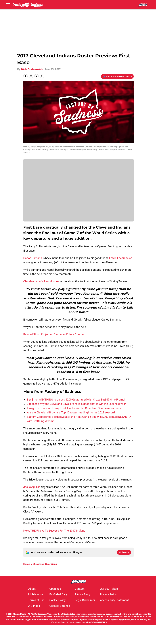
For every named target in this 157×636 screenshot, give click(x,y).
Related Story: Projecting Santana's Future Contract (54, 334)
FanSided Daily (58, 594)
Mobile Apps (35, 594)
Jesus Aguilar (31, 486)
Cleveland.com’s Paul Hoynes (41, 281)
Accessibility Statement (114, 600)
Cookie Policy (57, 600)
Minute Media (19, 614)
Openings (55, 588)
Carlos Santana (32, 258)
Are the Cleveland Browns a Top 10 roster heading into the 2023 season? (71, 412)
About (32, 588)
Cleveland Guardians (45, 564)
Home (26, 564)
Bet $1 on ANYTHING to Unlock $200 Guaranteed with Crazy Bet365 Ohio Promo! (76, 399)
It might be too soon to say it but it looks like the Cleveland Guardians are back (74, 408)
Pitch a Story (82, 594)
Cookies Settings (59, 605)
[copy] (42, 76)
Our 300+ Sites (109, 588)
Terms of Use (36, 600)
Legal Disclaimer (85, 600)
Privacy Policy (108, 594)
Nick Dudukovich (32, 69)
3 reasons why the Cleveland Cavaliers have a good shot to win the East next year (76, 403)
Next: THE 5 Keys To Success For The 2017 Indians (54, 530)
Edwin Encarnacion (120, 258)
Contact (79, 588)
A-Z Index (34, 605)
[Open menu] (8, 4)
